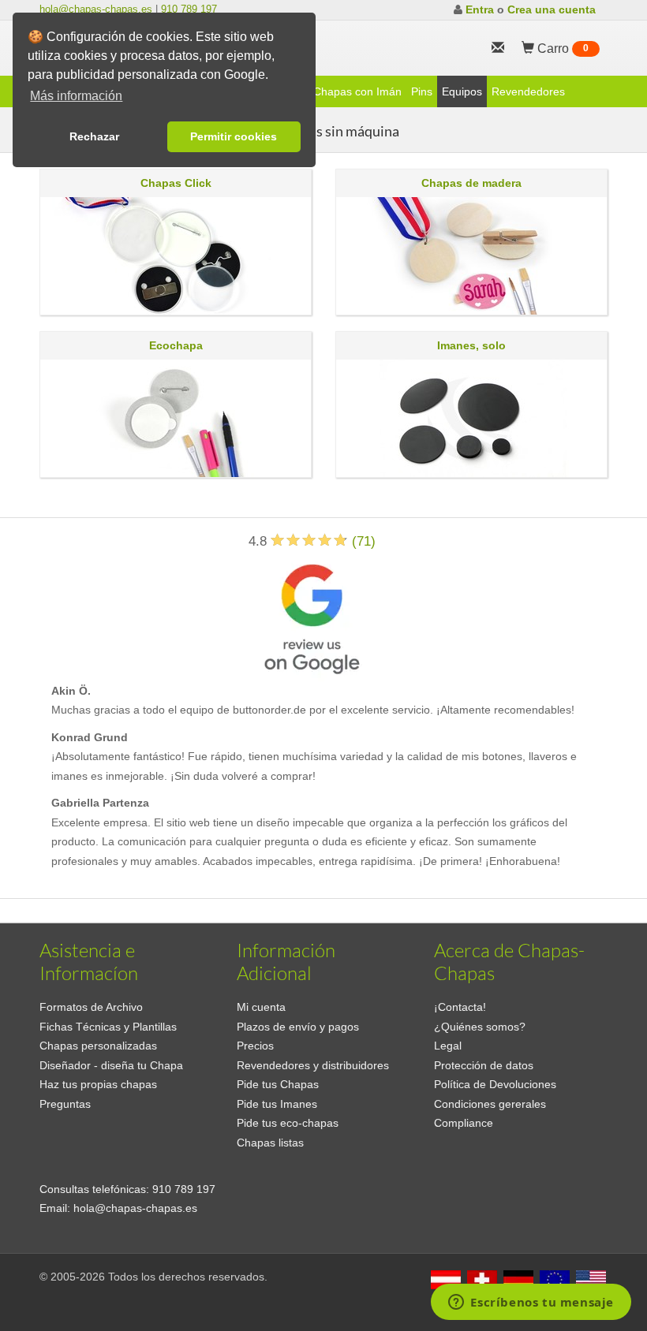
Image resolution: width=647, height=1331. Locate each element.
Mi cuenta (261, 1007)
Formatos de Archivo (91, 1007)
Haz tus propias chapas (98, 1084)
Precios (255, 1045)
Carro (561, 48)
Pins (421, 91)
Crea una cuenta (551, 9)
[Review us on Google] (312, 615)
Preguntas (65, 1104)
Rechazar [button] (94, 136)
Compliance (463, 1123)
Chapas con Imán (357, 91)
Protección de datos (483, 1065)
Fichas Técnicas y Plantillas (108, 1026)
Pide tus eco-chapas (287, 1123)
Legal (448, 1045)
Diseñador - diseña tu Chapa (111, 1065)
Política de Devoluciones (495, 1084)
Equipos (462, 91)
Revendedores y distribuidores (313, 1065)
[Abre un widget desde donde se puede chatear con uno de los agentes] (531, 1303)
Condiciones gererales (490, 1104)
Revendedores (528, 91)
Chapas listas (270, 1142)
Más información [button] (76, 96)
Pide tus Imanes (277, 1104)
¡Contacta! (460, 1007)
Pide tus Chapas (278, 1084)
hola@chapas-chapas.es (95, 9)
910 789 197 (189, 9)
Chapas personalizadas (98, 1045)
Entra (480, 9)
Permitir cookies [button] (233, 136)
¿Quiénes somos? (479, 1026)
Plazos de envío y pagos (298, 1026)
